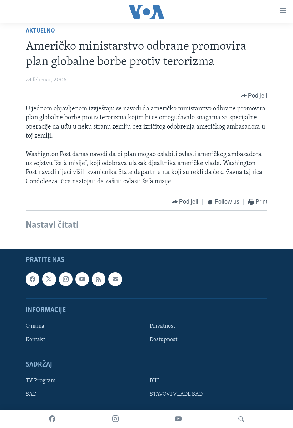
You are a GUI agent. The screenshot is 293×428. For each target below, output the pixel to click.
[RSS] (98, 279)
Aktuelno (40, 31)
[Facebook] (52, 419)
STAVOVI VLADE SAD (176, 395)
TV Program (40, 381)
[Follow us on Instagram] (66, 279)
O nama (35, 326)
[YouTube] (178, 419)
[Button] (254, 95)
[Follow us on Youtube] (82, 279)
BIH (154, 381)
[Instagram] (115, 419)
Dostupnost (163, 340)
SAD (31, 395)
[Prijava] (115, 279)
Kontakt (35, 340)
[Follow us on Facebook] (32, 279)
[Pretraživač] (241, 419)
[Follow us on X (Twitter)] (49, 279)
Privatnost (162, 326)
